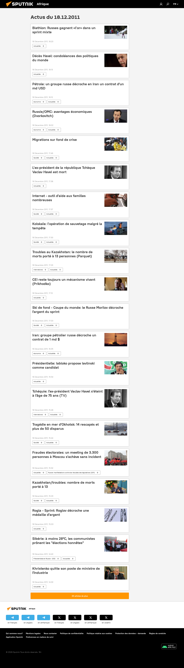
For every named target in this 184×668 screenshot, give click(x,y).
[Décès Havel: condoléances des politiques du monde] (115, 60)
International (38, 270)
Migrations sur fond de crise (54, 139)
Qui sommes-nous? (14, 633)
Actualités (37, 46)
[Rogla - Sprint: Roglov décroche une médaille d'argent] (115, 515)
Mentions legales (33, 633)
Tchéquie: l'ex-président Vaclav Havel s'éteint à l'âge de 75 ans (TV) (67, 393)
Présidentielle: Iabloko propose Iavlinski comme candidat (63, 365)
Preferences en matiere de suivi (39, 637)
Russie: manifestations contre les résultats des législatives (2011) (71, 473)
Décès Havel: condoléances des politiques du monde (65, 58)
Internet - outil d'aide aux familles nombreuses (59, 198)
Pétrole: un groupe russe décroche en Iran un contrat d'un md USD (78, 86)
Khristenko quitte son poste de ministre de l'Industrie (66, 570)
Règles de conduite (157, 633)
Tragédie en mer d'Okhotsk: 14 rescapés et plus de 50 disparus (65, 426)
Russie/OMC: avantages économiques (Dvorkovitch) (62, 113)
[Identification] (161, 4)
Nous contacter (50, 633)
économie (37, 102)
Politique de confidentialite (72, 633)
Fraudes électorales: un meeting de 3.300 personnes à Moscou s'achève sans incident (66, 454)
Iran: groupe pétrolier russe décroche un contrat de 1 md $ (64, 337)
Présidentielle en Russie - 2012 (44, 559)
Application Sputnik (14, 637)
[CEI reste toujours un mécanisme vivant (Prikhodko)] (115, 284)
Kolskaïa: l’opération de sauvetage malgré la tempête (67, 226)
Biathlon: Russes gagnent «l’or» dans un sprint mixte (64, 30)
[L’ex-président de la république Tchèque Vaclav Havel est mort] (115, 172)
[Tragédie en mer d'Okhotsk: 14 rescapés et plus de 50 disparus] (115, 428)
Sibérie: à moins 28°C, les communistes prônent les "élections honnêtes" (63, 540)
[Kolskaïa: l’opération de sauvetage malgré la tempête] (115, 228)
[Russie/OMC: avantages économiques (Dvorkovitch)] (115, 116)
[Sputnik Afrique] (20, 7)
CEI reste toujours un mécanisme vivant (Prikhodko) (63, 281)
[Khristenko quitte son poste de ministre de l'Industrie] (115, 573)
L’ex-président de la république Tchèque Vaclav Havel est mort (63, 169)
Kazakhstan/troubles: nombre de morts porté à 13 (63, 484)
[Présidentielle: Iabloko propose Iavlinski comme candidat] (115, 367)
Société (36, 158)
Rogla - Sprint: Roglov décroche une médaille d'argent (60, 512)
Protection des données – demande (130, 633)
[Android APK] (169, 647)
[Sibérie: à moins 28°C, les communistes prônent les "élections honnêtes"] (115, 544)
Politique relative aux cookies (99, 633)
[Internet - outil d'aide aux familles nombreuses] (115, 200)
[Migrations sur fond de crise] (115, 144)
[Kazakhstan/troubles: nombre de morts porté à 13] (115, 486)
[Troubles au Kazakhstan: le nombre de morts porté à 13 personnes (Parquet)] (115, 256)
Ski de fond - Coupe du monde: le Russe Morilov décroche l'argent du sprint (77, 309)
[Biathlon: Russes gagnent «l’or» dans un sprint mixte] (115, 32)
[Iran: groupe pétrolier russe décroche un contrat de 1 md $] (115, 339)
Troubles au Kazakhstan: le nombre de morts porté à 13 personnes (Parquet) (62, 254)
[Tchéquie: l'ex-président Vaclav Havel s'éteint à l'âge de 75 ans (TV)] (115, 398)
